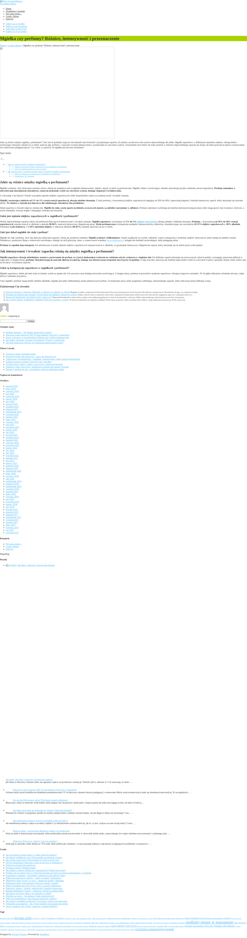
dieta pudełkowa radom (84, 918)
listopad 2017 (12, 514)
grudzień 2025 (12, 407)
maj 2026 (10, 394)
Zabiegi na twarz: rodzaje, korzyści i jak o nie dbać (29, 362)
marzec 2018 (11, 504)
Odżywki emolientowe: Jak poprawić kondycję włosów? (31, 898)
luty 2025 (10, 432)
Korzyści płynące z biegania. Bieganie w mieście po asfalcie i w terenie (38, 292)
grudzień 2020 (12, 466)
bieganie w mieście (55, 918)
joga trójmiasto (192, 918)
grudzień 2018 (12, 484)
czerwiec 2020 (12, 476)
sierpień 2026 (12, 386)
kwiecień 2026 (12, 396)
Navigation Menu (8, 4)
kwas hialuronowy (115, 240)
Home (8, 8)
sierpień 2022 (12, 458)
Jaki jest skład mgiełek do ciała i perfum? (31, 169)
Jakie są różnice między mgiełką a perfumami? (26, 164)
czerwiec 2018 (12, 496)
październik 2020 (13, 471)
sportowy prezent (103, 926)
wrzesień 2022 (12, 455)
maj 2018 (10, 499)
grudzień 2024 (12, 437)
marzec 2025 (11, 430)
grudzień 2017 (12, 512)
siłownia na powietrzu (63, 926)
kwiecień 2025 (12, 427)
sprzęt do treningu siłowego (147, 926)
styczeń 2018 (12, 509)
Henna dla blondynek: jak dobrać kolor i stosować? (29, 297)
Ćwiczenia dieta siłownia (86, 930)
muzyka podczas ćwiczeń (49, 923)
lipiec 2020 (11, 473)
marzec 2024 (11, 448)
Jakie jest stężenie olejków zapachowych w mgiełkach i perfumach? (41, 167)
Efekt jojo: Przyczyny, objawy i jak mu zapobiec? (35, 841)
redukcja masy (26, 926)
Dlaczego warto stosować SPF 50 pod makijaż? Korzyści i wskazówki (37, 335)
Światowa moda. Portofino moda (20, 354)
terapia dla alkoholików (176, 926)
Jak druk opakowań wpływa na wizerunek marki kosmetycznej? (35, 343)
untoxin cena (31, 929)
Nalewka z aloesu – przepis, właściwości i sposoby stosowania (34, 888)
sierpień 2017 (12, 522)
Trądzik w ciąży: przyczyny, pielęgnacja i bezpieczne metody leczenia (37, 367)
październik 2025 (13, 412)
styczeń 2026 (12, 404)
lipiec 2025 (11, 419)
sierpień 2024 (12, 440)
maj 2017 (10, 530)
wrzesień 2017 (12, 520)
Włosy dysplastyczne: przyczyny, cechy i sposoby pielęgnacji (33, 886)
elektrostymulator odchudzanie (119, 918)
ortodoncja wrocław (177, 923)
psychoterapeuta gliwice (13, 926)
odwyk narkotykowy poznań (141, 923)
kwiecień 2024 (12, 445)
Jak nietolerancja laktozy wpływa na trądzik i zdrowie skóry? (40, 820)
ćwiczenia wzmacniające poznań (154, 929)
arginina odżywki (7, 918)
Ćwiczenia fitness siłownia (105, 929)
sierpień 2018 (12, 491)
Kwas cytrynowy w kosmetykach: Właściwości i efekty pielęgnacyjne (37, 337)
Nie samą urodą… (14, 14)
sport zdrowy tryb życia (124, 925)
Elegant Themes (19, 934)
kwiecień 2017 (12, 532)
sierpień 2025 (12, 417)
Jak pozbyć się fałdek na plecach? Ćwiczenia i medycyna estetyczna (36, 901)
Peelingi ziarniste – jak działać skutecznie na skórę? (29, 332)
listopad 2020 (12, 468)
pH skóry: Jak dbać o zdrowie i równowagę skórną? (29, 779)
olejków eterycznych (147, 221)
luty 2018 (10, 507)
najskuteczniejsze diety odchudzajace (71, 923)
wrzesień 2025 (12, 414)
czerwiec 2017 (12, 527)
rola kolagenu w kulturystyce (42, 926)
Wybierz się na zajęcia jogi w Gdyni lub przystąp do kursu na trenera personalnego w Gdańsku (48, 873)
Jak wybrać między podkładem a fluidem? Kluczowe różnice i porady (37, 300)
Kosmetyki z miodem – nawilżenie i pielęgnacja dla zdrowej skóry (36, 875)
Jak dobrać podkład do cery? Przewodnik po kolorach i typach (34, 857)
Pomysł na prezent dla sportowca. (21, 865)
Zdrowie (9, 19)
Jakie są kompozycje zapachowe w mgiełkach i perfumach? (37, 174)
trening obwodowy (224, 925)
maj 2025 (10, 425)
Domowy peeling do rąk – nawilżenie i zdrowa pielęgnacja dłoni (35, 369)
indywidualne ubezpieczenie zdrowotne (168, 918)
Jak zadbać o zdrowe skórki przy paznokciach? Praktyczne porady (36, 870)
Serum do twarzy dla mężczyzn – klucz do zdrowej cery (31, 356)
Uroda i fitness (12, 16)
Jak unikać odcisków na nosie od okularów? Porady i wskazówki (35, 340)
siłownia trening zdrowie (80, 926)
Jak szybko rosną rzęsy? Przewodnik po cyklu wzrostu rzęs (32, 860)
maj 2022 (10, 461)
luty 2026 (10, 401)
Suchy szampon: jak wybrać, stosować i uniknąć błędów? (32, 906)
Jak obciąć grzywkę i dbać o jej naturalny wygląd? (28, 893)
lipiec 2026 (11, 389)
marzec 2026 (11, 399)
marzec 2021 (11, 463)
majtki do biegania (17, 923)
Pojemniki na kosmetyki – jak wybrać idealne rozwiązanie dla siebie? (37, 904)
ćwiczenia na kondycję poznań (124, 929)
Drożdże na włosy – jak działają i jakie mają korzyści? (30, 896)
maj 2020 (10, 478)
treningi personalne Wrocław (199, 926)
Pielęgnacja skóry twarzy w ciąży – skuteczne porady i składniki (35, 880)
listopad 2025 (12, 409)
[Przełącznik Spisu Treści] (2, 159)
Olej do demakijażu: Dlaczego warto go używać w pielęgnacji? (34, 862)
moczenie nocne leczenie (32, 923)
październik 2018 (13, 486)
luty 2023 (10, 453)
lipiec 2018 (11, 494)
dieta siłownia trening (99, 918)
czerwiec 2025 (12, 422)
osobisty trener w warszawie (209, 922)
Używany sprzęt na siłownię (66, 929)
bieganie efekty (23, 918)
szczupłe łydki (162, 926)
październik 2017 (13, 517)
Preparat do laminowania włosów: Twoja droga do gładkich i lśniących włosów (41, 294)
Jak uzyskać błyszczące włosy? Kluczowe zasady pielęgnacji (40, 800)
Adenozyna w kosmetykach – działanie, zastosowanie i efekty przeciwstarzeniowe (43, 359)
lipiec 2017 (11, 525)
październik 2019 (13, 481)
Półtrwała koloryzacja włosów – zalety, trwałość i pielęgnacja (33, 878)
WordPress (44, 934)
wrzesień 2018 (12, 489)
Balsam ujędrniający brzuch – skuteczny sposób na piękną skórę (35, 891)
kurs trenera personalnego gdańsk (215, 918)
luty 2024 (10, 450)
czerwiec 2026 (12, 391)
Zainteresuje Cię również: (25, 176)
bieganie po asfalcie (39, 918)
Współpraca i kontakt (15, 11)
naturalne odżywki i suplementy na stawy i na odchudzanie (106, 923)
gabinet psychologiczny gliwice (142, 918)
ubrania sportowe (20, 929)
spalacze (93, 926)
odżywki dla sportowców (161, 923)
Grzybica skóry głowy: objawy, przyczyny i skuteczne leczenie (34, 364)
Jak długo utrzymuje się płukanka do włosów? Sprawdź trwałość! (42, 810)
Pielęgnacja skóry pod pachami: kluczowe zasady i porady (32, 883)
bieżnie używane (69, 918)
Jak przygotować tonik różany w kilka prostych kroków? (31, 855)
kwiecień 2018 (12, 502)
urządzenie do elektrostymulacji (46, 929)
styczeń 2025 (12, 435)
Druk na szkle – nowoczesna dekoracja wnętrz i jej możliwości (41, 831)
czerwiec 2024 (12, 443)
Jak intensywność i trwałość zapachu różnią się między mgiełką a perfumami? (39, 171)
